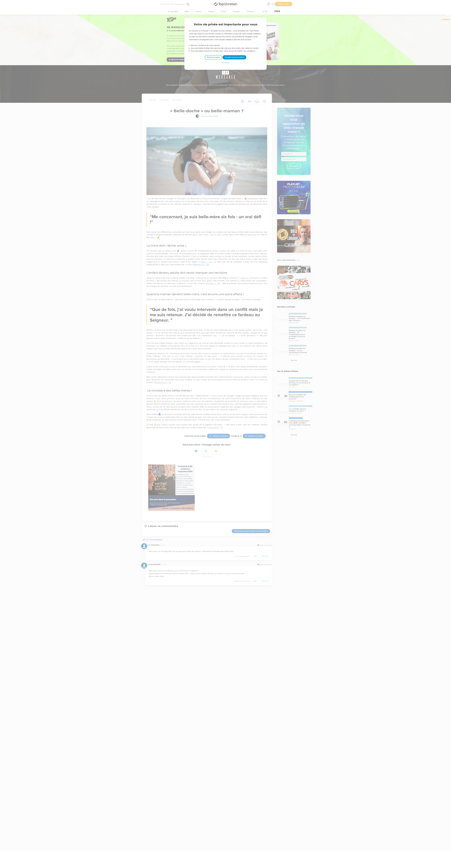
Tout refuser (225, 62)
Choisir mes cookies (213, 57)
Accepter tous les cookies (234, 57)
